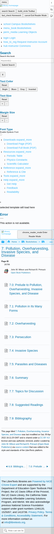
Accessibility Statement (30, 515)
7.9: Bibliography (20, 418)
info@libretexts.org (14, 522)
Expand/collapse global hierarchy (4, 242)
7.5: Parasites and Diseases (28, 364)
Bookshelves (31, 242)
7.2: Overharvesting (22, 323)
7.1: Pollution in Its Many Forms (25, 308)
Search (5, 531)
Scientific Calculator (18, 163)
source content (22, 447)
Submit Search (8, 65)
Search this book (7, 56)
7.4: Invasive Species (23, 350)
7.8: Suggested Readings (26, 405)
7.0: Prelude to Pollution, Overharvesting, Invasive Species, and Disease (25, 289)
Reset (4, 85)
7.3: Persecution (20, 337)
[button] (12, 188)
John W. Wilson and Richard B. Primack (19, 444)
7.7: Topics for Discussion (26, 391)
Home (14, 242)
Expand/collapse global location (51, 241)
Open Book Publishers (20, 273)
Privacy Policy (36, 512)
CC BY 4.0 (45, 437)
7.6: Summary (18, 377)
